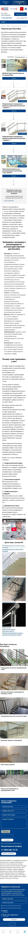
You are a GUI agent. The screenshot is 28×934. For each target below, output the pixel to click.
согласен (5, 905)
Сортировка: (10, 57)
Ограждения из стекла (8, 576)
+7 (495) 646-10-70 (9, 850)
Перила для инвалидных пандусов (12, 635)
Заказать (14, 78)
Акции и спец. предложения (10, 915)
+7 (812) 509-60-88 (19, 2)
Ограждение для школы (9, 602)
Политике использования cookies (11, 929)
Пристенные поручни (8, 631)
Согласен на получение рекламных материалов (12, 908)
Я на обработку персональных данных (12, 905)
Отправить (14, 919)
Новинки (5, 911)
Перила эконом (6, 627)
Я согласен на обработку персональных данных (12, 843)
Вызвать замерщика (8, 853)
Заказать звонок (20, 14)
